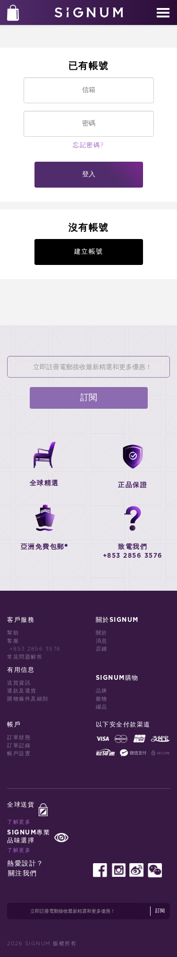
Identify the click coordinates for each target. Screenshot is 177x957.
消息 (102, 641)
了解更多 (19, 822)
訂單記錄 (19, 745)
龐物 (102, 698)
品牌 (102, 690)
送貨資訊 (19, 682)
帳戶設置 (19, 753)
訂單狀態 (19, 737)
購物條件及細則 (28, 698)
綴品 (102, 707)
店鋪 (102, 649)
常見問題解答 (24, 657)
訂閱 (88, 398)
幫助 (13, 632)
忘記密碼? (88, 145)
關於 (102, 632)
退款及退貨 (22, 690)
